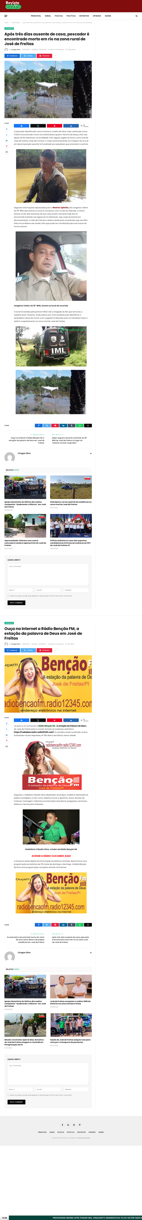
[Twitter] (6, 135)
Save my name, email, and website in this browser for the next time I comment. (41, 596)
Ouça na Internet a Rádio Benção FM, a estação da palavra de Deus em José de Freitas (26, 440)
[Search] (136, 16)
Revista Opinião (84, 1138)
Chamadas (9, 28)
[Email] (6, 152)
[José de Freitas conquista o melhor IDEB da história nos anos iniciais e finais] (71, 986)
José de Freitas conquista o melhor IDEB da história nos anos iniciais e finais (70, 1002)
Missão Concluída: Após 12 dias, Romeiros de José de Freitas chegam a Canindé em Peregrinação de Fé (24, 1042)
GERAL (48, 16)
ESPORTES (84, 16)
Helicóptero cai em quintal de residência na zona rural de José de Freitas (71, 503)
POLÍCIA (59, 16)
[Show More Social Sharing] (55, 56)
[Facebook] (6, 129)
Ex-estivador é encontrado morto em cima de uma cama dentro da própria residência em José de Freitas (25, 939)
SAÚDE (108, 16)
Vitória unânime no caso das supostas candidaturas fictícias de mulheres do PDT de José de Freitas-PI (70, 543)
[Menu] (5, 16)
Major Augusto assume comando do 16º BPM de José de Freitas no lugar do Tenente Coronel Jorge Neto (69, 440)
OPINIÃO (97, 16)
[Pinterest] (6, 146)
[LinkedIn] (6, 140)
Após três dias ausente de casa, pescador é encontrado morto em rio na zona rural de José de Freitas (70, 939)
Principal (36, 16)
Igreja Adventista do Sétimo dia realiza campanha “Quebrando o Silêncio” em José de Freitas (25, 504)
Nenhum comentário (57, 50)
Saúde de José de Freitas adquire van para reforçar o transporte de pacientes (70, 1041)
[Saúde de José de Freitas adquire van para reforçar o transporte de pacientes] (71, 1025)
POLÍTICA (71, 16)
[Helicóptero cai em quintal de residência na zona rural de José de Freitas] (71, 487)
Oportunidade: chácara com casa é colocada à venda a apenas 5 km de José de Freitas (25, 543)
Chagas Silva (15, 50)
